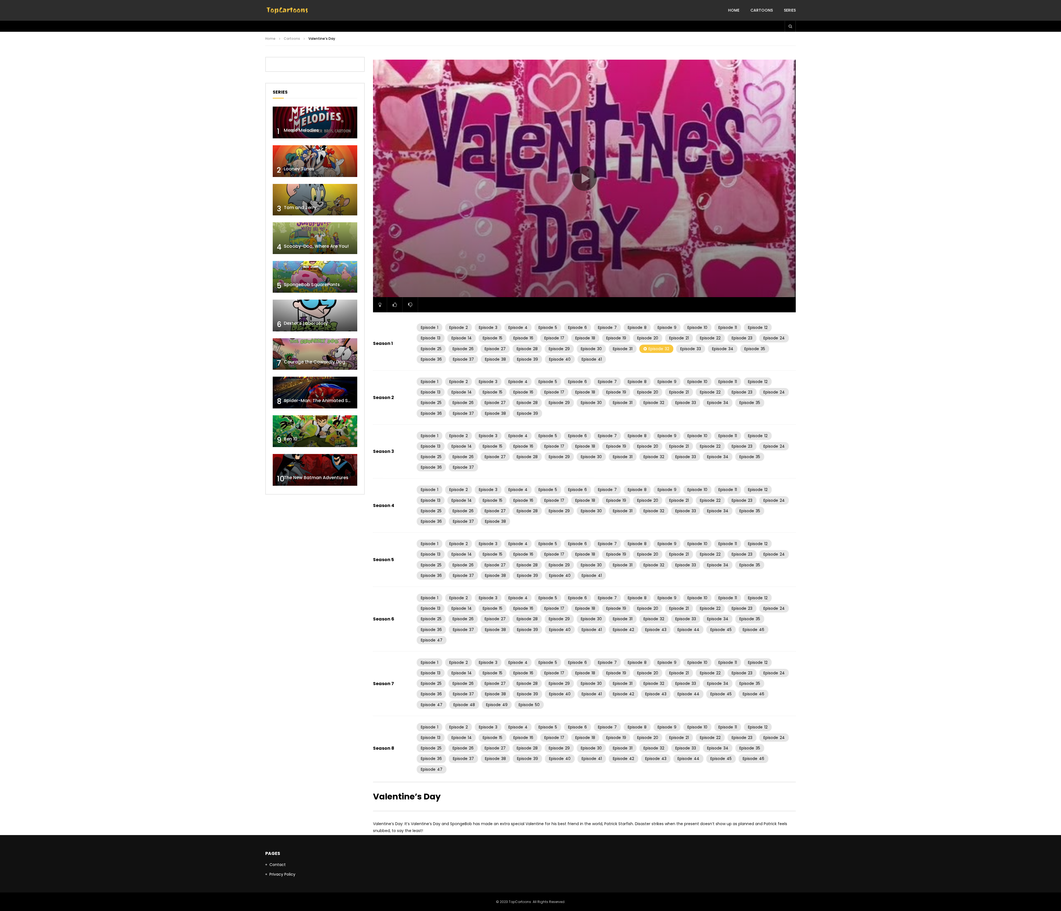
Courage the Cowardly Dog (314, 362)
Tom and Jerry (300, 207)
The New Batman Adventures (316, 477)
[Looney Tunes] (315, 161)
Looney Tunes (299, 169)
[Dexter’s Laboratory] (315, 315)
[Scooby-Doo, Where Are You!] (315, 238)
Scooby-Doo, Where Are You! (316, 246)
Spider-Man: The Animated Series (321, 400)
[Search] (790, 26)
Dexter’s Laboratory (306, 323)
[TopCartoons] (287, 10)
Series (790, 10)
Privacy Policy (282, 874)
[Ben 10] (315, 431)
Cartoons (761, 10)
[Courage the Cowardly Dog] (315, 354)
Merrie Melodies (301, 130)
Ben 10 (290, 439)
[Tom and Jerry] (315, 200)
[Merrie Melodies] (315, 122)
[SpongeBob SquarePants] (315, 277)
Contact (277, 864)
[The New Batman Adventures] (315, 470)
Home (733, 10)
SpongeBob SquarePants (312, 284)
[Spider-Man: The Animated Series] (315, 392)
